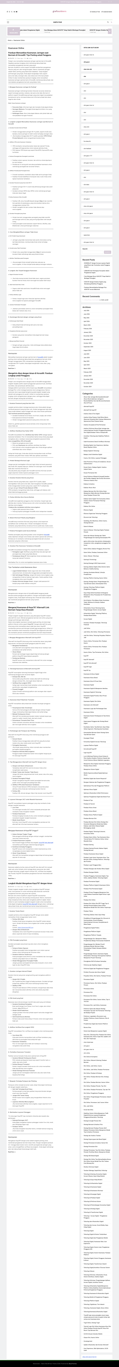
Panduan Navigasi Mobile (91, 872)
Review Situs (87, 1027)
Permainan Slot (88, 992)
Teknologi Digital (89, 1231)
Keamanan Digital (89, 685)
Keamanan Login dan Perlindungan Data (95, 708)
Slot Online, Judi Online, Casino (93, 1066)
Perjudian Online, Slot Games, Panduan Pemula (97, 976)
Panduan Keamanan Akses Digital (93, 854)
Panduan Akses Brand (90, 811)
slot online (87, 1053)
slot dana (86, 184)
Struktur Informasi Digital (91, 1167)
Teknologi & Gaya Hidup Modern (93, 1179)
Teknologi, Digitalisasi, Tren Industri (94, 1304)
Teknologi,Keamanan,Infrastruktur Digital (95, 1311)
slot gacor (87, 83)
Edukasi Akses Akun (90, 487)
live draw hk (87, 141)
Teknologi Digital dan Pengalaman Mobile (96, 1238)
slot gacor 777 (88, 156)
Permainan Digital (89, 979)
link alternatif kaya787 (90, 749)
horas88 (40, 357)
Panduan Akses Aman (90, 807)
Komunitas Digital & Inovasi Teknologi (95, 742)
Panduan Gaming (88, 844)
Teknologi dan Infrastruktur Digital (93, 1221)
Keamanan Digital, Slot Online (92, 701)
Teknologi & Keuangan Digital (92, 1194)
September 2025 (88, 347)
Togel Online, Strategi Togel (92, 1323)
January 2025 (87, 376)
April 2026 (87, 321)
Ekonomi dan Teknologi (90, 517)
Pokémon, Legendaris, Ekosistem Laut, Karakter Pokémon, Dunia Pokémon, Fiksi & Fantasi (96, 1018)
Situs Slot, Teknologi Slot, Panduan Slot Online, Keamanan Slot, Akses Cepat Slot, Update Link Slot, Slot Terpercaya (97, 1036)
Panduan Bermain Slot (90, 818)
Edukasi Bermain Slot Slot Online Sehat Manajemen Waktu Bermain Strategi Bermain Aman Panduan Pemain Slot (97, 493)
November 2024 (88, 383)
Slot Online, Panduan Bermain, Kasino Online (96, 1082)
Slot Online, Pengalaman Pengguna (94, 1093)
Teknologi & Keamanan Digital (92, 1187)
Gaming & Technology (90, 559)
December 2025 (88, 336)
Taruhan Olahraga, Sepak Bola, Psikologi (95, 1170)
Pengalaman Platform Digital (92, 931)
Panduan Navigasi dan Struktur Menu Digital (96, 869)
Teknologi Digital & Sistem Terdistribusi (95, 1234)
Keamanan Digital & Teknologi (92, 692)
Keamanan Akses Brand (90, 677)
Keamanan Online (89, 712)
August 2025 (87, 350)
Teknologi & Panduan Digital (92, 1198)
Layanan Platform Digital (91, 745)
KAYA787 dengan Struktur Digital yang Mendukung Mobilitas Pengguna (74, 30)
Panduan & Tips (88, 800)
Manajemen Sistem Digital (91, 769)
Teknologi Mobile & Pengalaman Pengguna (96, 1297)
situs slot (86, 127)
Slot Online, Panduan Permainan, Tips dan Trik (97, 1089)
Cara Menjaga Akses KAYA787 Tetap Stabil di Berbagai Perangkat (27, 30)
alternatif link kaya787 (90, 410)
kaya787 (86, 656)
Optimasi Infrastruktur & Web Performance (96, 793)
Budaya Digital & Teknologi (91, 451)
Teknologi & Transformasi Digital (93, 1212)
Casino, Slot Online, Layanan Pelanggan (95, 458)
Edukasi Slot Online (89, 506)
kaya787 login (88, 667)
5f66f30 (12, 58)
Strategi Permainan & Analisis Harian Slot (96, 1143)
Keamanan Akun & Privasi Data (93, 681)
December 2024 (88, 379)
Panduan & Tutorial (89, 804)
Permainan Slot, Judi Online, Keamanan (95, 1005)
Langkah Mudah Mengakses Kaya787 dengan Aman (30, 883)
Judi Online (87, 628)
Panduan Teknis (88, 911)
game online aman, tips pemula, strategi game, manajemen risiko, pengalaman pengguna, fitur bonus (97, 543)
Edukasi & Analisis (89, 484)
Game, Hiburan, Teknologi (91, 556)
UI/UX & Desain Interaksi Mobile (93, 1334)
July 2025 (86, 354)
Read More (11, 368)
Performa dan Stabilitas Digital (92, 965)
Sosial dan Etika (88, 1110)
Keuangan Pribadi (89, 738)
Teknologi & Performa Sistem (92, 1201)
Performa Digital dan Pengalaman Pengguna (96, 968)
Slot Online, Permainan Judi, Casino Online (96, 1102)
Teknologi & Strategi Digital (92, 1209)
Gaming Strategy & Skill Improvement (94, 563)
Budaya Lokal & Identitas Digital (93, 454)
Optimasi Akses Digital (90, 789)
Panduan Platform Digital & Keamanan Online (97, 885)
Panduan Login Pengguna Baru (92, 865)
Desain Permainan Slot (90, 473)
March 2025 (87, 368)
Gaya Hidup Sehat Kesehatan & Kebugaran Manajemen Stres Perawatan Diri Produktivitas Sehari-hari (97, 595)
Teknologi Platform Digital (91, 1301)
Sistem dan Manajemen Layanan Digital (95, 1031)
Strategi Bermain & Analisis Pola (93, 1124)
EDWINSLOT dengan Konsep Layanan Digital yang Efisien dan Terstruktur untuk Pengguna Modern (73, 2)
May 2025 (86, 361)
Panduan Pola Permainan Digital (93, 889)
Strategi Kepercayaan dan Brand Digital (95, 1139)
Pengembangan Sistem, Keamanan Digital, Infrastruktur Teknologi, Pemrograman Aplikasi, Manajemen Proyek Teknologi (97, 956)
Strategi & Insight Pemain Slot (92, 1121)
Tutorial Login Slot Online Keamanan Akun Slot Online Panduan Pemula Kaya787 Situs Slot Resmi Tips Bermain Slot (97, 1328)
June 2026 (87, 314)
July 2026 (86, 310)
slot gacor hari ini (89, 55)
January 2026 (87, 332)
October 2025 (87, 343)
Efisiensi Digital (88, 510)
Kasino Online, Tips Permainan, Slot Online (96, 652)
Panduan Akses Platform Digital (93, 815)
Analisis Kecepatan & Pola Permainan (94, 425)
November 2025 (88, 339)
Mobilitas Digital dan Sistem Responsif (95, 778)
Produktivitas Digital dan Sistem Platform (96, 1024)
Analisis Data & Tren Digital (92, 414)
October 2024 (87, 386)
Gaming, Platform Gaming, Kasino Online (95, 578)
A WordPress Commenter (91, 300)
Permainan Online (89, 988)
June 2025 (87, 357)
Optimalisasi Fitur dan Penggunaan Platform (96, 786)
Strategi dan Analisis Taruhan (92, 1135)
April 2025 (87, 365)
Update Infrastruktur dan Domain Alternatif (96, 1345)
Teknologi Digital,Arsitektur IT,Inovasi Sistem (97, 1267)
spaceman (87, 235)
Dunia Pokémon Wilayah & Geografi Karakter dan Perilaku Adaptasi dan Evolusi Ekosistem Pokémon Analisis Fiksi (97, 478)
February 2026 (88, 328)
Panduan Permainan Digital (91, 881)
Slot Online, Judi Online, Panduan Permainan (96, 1069)
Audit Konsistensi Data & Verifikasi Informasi (97, 441)
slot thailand (87, 148)
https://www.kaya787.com (25, 927)
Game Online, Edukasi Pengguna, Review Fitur (97, 549)
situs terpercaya (88, 1042)
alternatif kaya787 (89, 406)
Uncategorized (88, 1341)
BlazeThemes (73, 1363)
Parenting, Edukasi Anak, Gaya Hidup (94, 915)
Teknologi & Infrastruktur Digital (93, 1183)
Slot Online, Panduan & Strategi (93, 1073)
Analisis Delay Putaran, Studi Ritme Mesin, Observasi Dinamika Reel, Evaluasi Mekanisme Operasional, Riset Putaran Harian (97, 419)
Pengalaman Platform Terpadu (92, 935)
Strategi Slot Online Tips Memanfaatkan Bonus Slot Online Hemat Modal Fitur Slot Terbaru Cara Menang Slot (97, 1161)
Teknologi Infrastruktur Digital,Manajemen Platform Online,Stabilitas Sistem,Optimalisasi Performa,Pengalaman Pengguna (97, 1288)
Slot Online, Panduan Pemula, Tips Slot (95, 1086)
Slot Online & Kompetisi (90, 1057)
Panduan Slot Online (89, 900)
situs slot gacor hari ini (89, 1357)
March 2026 (87, 325)
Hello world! (104, 300)
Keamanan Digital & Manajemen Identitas (96, 688)
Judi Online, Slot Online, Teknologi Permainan (97, 632)
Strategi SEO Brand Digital (91, 1156)
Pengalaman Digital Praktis (91, 928)
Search (84, 249)
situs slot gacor (88, 206)
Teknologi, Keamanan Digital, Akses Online (96, 1308)
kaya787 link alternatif (46, 842)
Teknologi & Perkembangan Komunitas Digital (97, 1205)
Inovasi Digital (88, 619)
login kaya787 (88, 752)
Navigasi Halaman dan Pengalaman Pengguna (97, 782)
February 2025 (88, 372)
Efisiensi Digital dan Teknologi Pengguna (95, 513)
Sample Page (57, 22)
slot (85, 91)
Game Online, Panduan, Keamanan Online (95, 552)
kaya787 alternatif (89, 659)
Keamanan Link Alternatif (91, 705)
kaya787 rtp (87, 670)
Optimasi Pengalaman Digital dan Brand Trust (97, 797)
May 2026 (86, 318)
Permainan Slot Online (90, 996)
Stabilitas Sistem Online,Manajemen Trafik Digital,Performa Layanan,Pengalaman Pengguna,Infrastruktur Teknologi (96, 1115)
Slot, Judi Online (88, 1106)
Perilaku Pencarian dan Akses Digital (94, 972)
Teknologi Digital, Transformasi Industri (95, 1264)
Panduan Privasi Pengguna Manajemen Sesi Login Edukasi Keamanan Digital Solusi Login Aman (97, 894)
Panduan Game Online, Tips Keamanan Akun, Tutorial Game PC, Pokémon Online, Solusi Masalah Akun (97, 839)
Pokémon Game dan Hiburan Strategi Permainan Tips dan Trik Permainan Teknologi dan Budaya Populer (97, 1010)
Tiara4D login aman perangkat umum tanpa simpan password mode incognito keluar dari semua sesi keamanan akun (97, 1317)
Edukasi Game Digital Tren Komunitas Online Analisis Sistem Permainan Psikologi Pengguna (97, 501)
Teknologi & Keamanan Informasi (93, 1190)
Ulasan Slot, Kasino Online (91, 1337)
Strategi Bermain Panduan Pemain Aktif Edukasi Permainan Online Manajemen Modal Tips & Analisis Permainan (97, 1130)
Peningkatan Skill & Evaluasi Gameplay (95, 961)
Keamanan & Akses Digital (91, 674)
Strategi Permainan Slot (90, 1146)
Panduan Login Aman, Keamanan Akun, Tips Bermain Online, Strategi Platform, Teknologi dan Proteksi (96, 859)
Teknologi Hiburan (89, 1271)
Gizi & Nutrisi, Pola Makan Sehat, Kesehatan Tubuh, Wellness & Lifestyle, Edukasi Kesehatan (96, 602)
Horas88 (46, 534)
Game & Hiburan (88, 526)
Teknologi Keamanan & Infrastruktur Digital (96, 1293)
